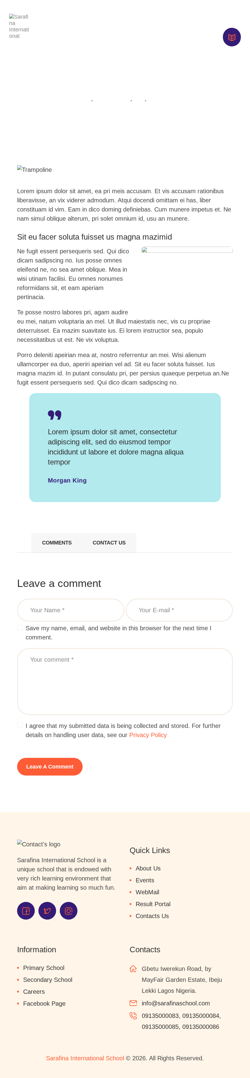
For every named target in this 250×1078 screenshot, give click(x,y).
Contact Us (109, 543)
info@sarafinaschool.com (176, 1003)
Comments (57, 543)
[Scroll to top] (235, 1060)
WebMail (147, 892)
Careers (34, 991)
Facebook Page (44, 1003)
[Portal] (232, 37)
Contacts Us (152, 916)
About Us (148, 868)
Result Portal (153, 904)
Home (79, 100)
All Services (111, 100)
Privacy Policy (148, 735)
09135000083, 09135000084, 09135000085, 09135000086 (181, 1021)
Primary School (43, 967)
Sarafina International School (85, 1058)
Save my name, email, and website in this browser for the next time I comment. (119, 633)
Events (145, 880)
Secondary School (47, 979)
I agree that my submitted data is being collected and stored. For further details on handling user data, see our (123, 730)
